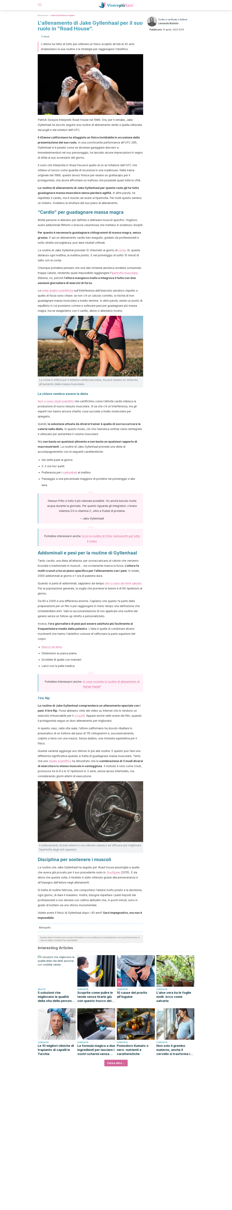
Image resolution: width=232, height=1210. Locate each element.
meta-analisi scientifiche (57, 290)
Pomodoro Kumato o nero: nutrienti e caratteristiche (133, 1050)
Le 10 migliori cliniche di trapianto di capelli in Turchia (56, 1050)
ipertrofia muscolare (125, 273)
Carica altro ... (116, 1063)
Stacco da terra (52, 647)
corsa (122, 250)
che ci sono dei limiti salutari (123, 583)
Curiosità (82, 989)
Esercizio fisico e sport (62, 15)
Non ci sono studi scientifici (56, 401)
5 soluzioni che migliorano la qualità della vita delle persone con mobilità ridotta (56, 997)
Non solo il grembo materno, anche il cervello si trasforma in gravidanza (174, 1050)
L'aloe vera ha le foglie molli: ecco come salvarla (173, 997)
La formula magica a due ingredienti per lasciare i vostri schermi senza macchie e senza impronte (96, 1050)
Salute (42, 989)
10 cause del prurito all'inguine (132, 995)
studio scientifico (60, 761)
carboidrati (70, 472)
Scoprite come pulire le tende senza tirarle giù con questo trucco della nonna (95, 997)
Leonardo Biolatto (168, 23)
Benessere (43, 15)
